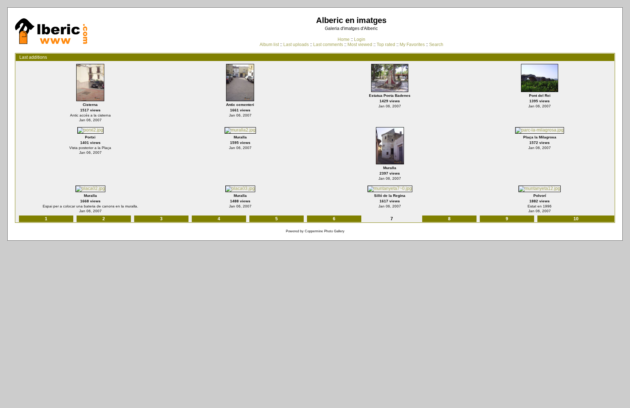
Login (359, 39)
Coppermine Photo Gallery (325, 231)
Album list (269, 44)
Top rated (386, 44)
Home (344, 39)
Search (436, 44)
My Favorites (412, 44)
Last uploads (296, 44)
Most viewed (359, 44)
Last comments (328, 44)
